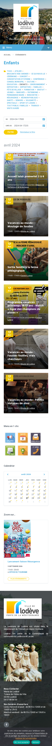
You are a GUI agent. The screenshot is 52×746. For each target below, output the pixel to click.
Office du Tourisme (18, 572)
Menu (9, 47)
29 (21, 483)
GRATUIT (41, 90)
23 (44, 494)
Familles (37, 87)
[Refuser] (49, 737)
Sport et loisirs (27, 103)
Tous (9, 71)
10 (10, 491)
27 (10, 483)
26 (21, 498)
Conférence (38, 79)
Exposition (12, 87)
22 (38, 494)
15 (38, 491)
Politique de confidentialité (26, 738)
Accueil (7, 55)
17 (10, 494)
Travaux (35, 106)
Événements (21, 55)
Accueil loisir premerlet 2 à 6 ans (26, 178)
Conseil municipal (15, 82)
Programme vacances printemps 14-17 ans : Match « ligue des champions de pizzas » (26, 307)
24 (10, 498)
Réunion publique (29, 98)
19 (21, 494)
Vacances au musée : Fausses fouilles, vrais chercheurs (21, 356)
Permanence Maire (15, 95)
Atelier (18, 71)
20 (27, 494)
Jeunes (10, 92)
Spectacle (12, 103)
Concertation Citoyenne (18, 79)
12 (21, 491)
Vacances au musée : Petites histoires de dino (26, 402)
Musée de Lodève (28, 231)
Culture (31, 82)
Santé (10, 100)
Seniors (19, 100)
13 (27, 491)
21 (33, 494)
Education (12, 84)
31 (33, 483)
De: (7, 119)
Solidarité (31, 100)
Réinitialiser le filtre (27, 132)
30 (27, 483)
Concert (24, 76)
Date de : (9, 126)
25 (15, 498)
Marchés (20, 92)
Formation (29, 90)
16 (44, 491)
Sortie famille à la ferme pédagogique (23, 269)
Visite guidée (13, 108)
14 (33, 491)
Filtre (11, 132)
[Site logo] (26, 31)
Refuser (36, 742)
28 (15, 483)
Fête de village (14, 90)
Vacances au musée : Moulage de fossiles (21, 225)
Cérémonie (12, 76)
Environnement (37, 84)
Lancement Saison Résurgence (24, 562)
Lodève (26, 35)
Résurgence (12, 98)
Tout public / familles (17, 106)
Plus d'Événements (18, 579)
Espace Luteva (26, 276)
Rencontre (32, 95)
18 (15, 494)
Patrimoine (33, 92)
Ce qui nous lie (38, 74)
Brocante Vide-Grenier (18, 74)
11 (15, 491)
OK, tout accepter (21, 742)
